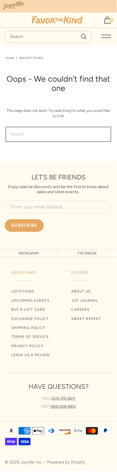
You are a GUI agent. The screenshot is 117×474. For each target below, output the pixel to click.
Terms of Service (30, 337)
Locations (22, 291)
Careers (80, 309)
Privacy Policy (27, 346)
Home (10, 58)
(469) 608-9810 (63, 406)
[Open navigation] (106, 37)
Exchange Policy (29, 319)
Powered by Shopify (66, 462)
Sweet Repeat (86, 319)
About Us (81, 291)
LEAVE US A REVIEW (30, 355)
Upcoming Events (30, 300)
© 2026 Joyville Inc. (23, 462)
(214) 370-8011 (63, 398)
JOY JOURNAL (84, 300)
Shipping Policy (28, 328)
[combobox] (48, 37)
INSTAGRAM (29, 253)
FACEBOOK (87, 253)
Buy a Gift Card (28, 309)
